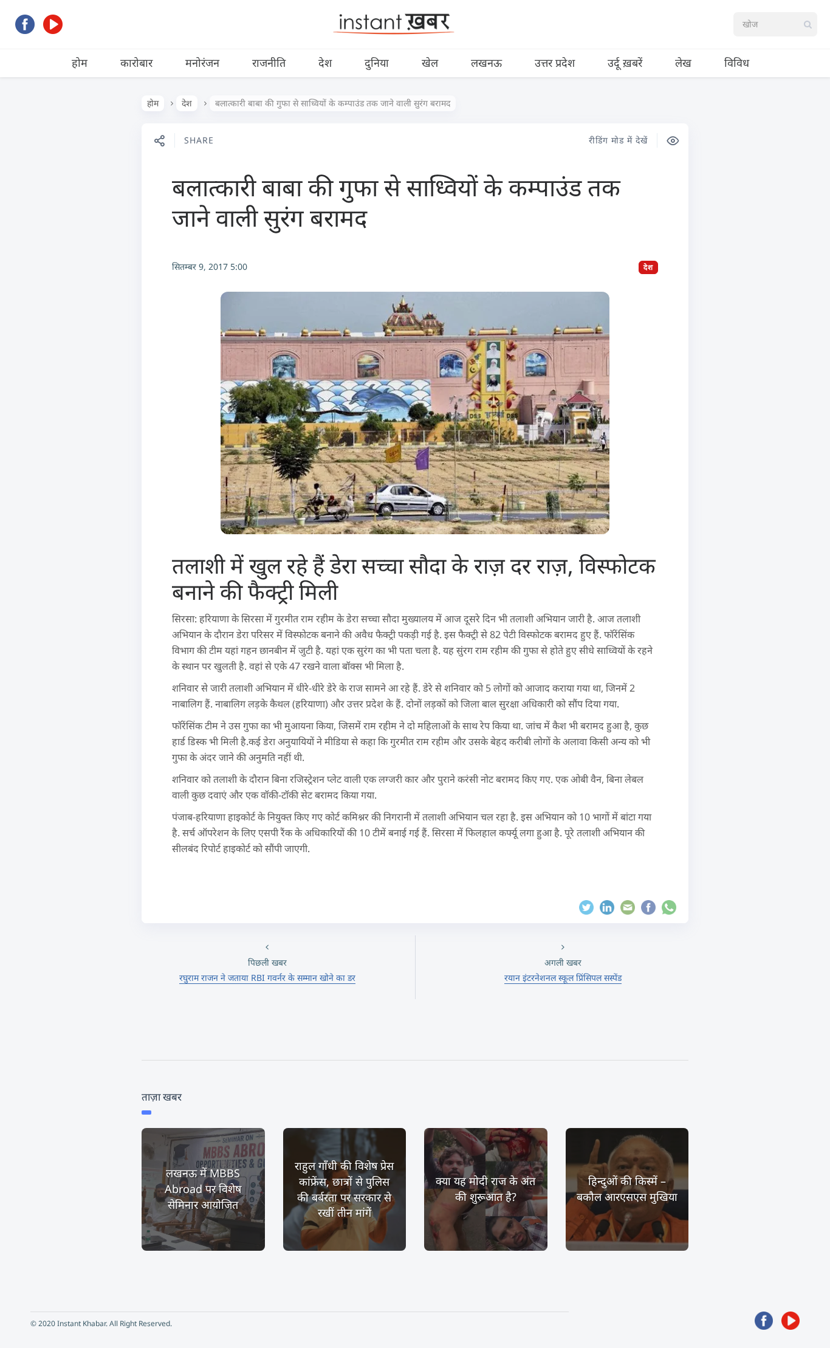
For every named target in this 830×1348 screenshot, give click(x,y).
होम (79, 62)
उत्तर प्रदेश (555, 62)
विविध (736, 62)
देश (325, 62)
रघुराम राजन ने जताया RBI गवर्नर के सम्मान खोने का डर (267, 977)
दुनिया (377, 62)
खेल (430, 62)
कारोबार (136, 62)
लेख (683, 62)
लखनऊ (486, 62)
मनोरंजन (202, 62)
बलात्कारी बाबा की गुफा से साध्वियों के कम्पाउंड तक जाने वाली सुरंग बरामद (396, 202)
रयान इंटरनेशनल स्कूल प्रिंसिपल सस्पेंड (563, 977)
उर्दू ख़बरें (625, 62)
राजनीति (269, 62)
